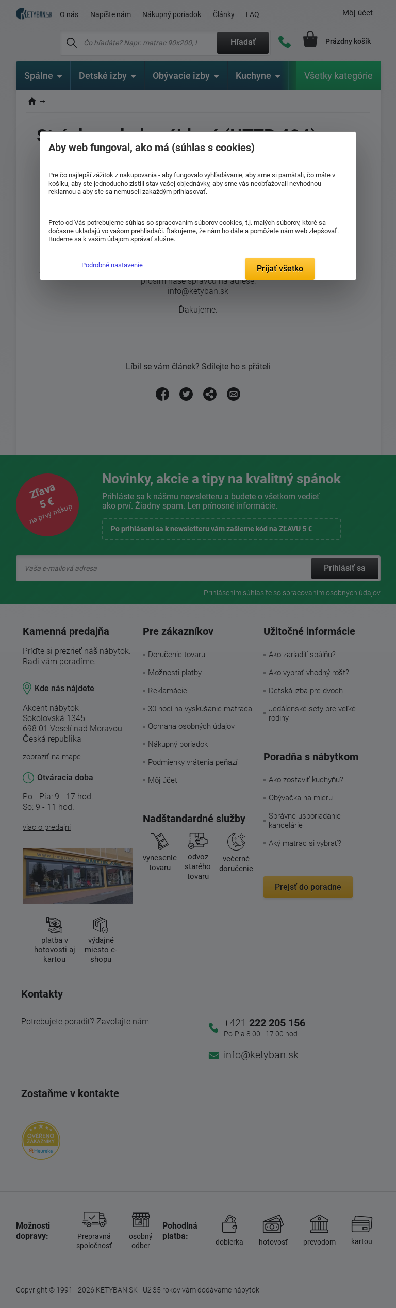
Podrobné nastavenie (112, 265)
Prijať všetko (280, 268)
